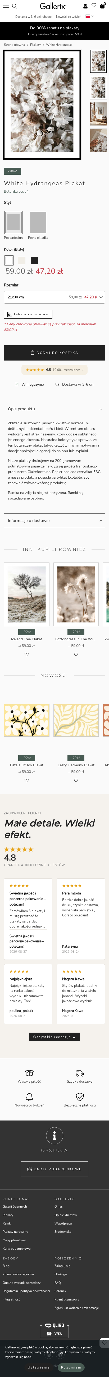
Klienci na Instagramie (18, 1274)
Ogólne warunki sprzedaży (21, 1283)
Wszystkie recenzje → (54, 1037)
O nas (58, 1206)
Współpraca (63, 1223)
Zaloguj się (62, 1266)
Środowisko (62, 1232)
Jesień (23, 191)
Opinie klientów (65, 1215)
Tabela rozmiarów (30, 314)
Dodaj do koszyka (57, 353)
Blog (6, 1266)
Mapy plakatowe (14, 1240)
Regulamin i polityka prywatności (26, 1291)
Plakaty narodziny (15, 1232)
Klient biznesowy (66, 1299)
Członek (60, 1291)
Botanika (11, 191)
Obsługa (60, 1274)
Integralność (11, 1299)
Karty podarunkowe (58, 1169)
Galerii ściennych (15, 1206)
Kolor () (14, 249)
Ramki (7, 1223)
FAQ (57, 1283)
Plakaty (8, 1215)
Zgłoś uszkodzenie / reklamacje (76, 1308)
